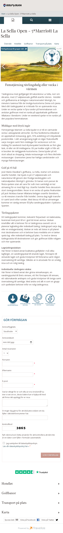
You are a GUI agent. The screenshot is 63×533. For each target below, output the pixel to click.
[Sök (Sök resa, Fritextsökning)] (31, 20)
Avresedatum (8, 337)
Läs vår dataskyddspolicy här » (16, 446)
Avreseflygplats (9, 327)
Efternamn (6, 370)
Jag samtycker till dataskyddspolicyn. (20, 444)
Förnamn (6, 359)
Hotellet (17, 43)
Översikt (7, 43)
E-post (5, 381)
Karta (57, 43)
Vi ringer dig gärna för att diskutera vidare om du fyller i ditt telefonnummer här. (23, 412)
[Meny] (50, 20)
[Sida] (13, 20)
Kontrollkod (7, 424)
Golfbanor (28, 43)
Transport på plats (44, 43)
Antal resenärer (9, 348)
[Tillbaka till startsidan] (12, 5)
